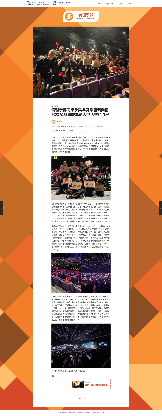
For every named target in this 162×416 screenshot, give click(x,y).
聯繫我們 (101, 412)
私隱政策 (88, 412)
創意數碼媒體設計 (71, 126)
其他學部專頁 (109, 4)
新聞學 (86, 126)
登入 (83, 412)
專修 (129, 4)
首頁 (99, 4)
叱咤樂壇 (56, 130)
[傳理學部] (81, 21)
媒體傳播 (80, 126)
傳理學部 (59, 121)
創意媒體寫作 (62, 126)
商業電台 (71, 130)
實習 (60, 130)
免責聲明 (95, 412)
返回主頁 (82, 398)
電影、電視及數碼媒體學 (96, 126)
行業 (63, 130)
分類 (120, 4)
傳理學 (55, 126)
